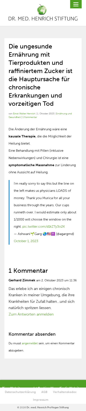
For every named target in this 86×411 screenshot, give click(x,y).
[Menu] (76, 4)
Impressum (40, 400)
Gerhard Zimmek (22, 280)
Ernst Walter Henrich (24, 113)
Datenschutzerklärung (20, 392)
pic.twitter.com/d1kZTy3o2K (43, 226)
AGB (44, 392)
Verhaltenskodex (64, 392)
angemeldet (30, 343)
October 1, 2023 (26, 241)
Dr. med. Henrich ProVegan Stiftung (48, 407)
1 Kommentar (30, 117)
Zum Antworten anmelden (31, 314)
